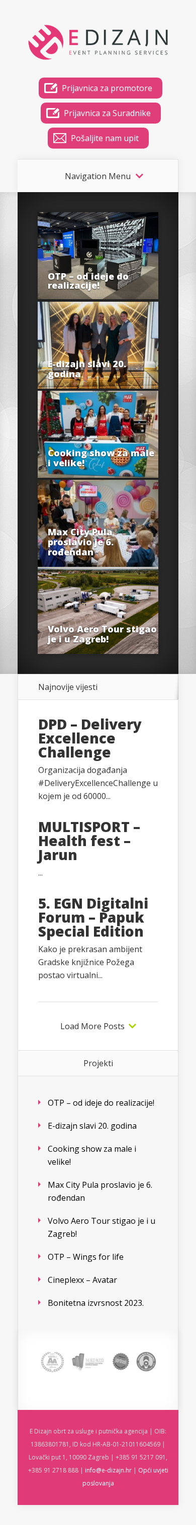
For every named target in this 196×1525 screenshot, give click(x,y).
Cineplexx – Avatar (82, 1279)
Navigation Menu (98, 176)
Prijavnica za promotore (107, 88)
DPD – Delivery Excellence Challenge (90, 737)
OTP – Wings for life (86, 1256)
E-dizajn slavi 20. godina (87, 369)
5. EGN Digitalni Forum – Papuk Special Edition (93, 917)
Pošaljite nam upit (105, 138)
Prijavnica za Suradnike (107, 113)
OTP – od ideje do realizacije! (88, 280)
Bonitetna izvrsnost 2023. (96, 1302)
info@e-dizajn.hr (108, 1470)
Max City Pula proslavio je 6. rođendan (81, 542)
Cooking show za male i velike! (101, 458)
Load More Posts (92, 1026)
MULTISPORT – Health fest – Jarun (89, 840)
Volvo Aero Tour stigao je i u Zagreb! (102, 634)
